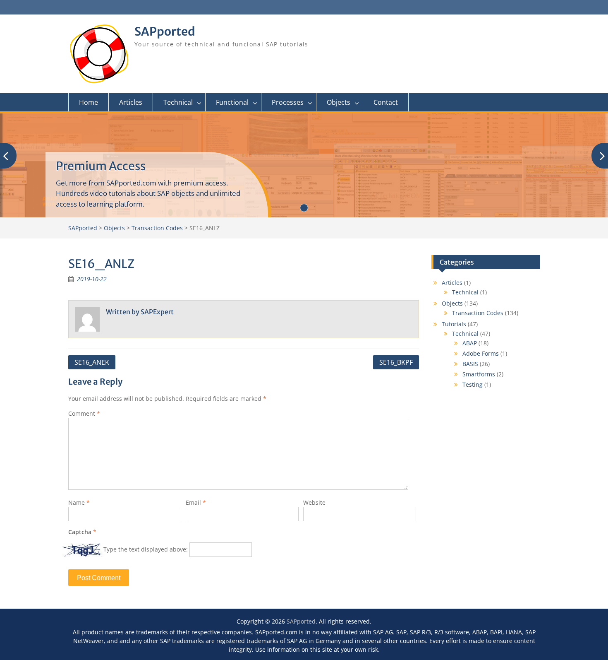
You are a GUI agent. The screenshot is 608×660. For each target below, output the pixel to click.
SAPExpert (157, 312)
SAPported (164, 31)
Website (314, 502)
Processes (288, 102)
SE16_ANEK (91, 362)
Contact (385, 102)
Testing (472, 384)
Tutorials (454, 324)
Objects (338, 102)
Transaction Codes (477, 313)
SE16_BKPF (396, 362)
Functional (232, 102)
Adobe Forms (480, 353)
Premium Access (101, 166)
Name (79, 502)
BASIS (470, 364)
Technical (178, 102)
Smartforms (478, 374)
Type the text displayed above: (145, 549)
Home (88, 102)
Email (196, 502)
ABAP (469, 343)
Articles (130, 102)
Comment (84, 413)
